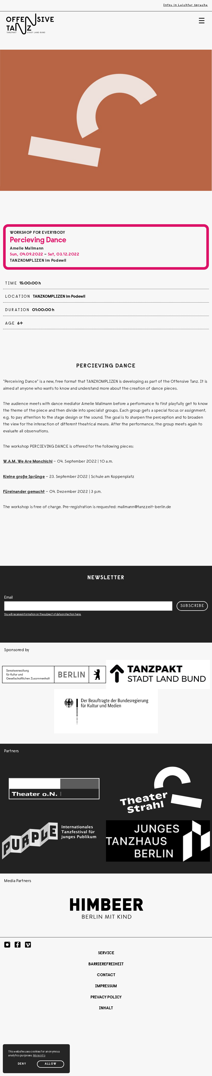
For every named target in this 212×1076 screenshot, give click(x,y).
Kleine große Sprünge (24, 477)
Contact (106, 975)
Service (106, 953)
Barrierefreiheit (106, 964)
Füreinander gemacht (24, 492)
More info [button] (39, 1055)
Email (8, 598)
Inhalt (106, 1008)
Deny (22, 1064)
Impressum (106, 986)
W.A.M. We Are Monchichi (27, 462)
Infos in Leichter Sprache (185, 5)
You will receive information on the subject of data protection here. (42, 614)
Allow (50, 1064)
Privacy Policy (106, 997)
